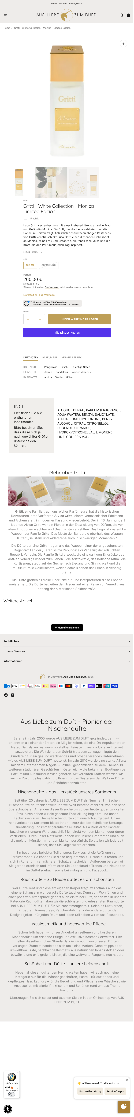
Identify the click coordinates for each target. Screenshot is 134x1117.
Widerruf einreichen (66, 628)
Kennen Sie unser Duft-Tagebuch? (67, 3)
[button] (5, 15)
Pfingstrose (49, 364)
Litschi (63, 364)
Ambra (47, 374)
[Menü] (18, 1073)
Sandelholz (61, 369)
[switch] (11, 1094)
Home (6, 27)
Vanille (57, 374)
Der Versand (51, 284)
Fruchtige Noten (79, 364)
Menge (25, 309)
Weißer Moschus (80, 369)
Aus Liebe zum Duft (73, 677)
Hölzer (68, 374)
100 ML (30, 263)
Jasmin (47, 369)
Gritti (24, 198)
